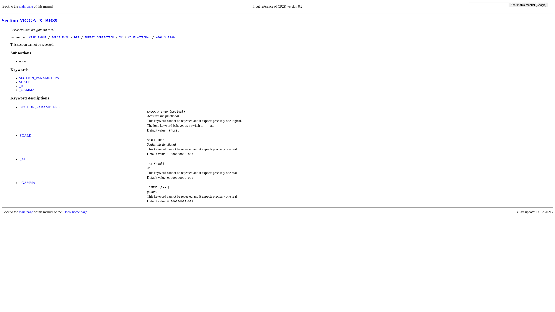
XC (121, 37)
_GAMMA (27, 90)
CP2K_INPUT (37, 37)
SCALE (24, 82)
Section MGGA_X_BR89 (29, 20)
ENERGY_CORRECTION (99, 37)
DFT (76, 37)
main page (26, 6)
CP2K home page (75, 212)
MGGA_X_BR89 (165, 37)
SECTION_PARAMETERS (39, 78)
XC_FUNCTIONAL (139, 37)
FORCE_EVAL (60, 37)
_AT (22, 86)
